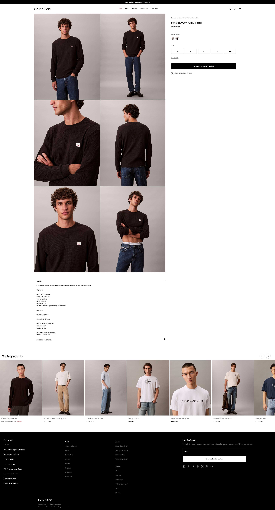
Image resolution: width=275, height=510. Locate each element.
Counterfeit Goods (121, 459)
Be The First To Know (11, 454)
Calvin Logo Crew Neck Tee (94, 418)
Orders (67, 459)
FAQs (67, 450)
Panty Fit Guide (9, 464)
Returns (67, 463)
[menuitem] (236, 9)
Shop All (118, 493)
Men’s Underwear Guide (13, 469)
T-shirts (197, 18)
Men (172, 18)
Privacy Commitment (122, 450)
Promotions (8, 440)
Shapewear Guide (11, 474)
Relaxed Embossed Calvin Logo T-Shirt (55, 418)
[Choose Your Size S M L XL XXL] (148, 388)
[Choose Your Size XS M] (63, 388)
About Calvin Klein (121, 446)
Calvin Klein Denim (121, 484)
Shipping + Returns (44, 340)
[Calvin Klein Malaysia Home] (42, 9)
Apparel (177, 18)
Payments (68, 472)
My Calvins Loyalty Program (14, 450)
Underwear (119, 479)
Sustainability (119, 455)
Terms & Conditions (55, 504)
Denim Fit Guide (10, 479)
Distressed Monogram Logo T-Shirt (223, 418)
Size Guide (69, 477)
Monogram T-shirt (133, 418)
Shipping (68, 468)
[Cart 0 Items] (240, 8)
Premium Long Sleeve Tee (9, 418)
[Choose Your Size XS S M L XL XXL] (21, 388)
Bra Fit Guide (9, 459)
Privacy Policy (42, 504)
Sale (116, 488)
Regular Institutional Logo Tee (180, 418)
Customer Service (71, 446)
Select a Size (204, 66)
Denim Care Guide (11, 483)
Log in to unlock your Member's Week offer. (137, 2)
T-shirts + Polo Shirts (187, 18)
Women (118, 475)
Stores (6, 445)
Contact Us (69, 455)
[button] (120, 9)
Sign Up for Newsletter (214, 459)
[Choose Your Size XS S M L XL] (190, 388)
